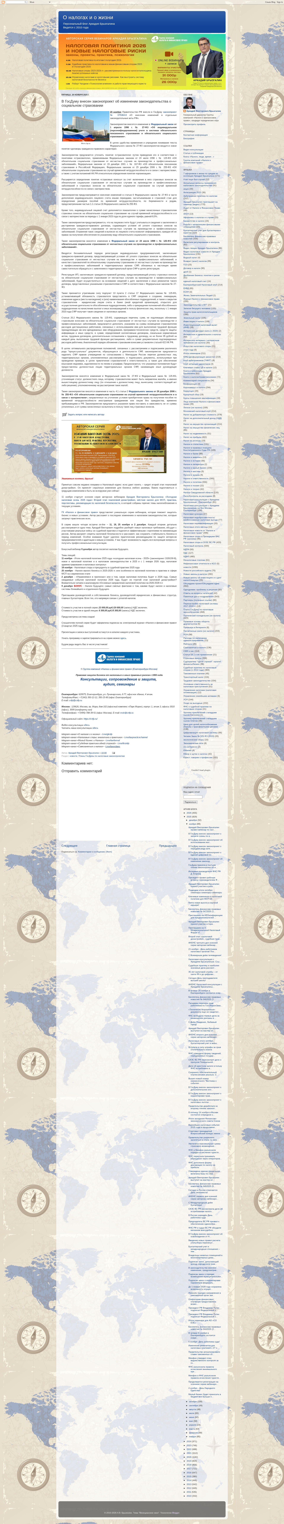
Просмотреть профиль (194, 124)
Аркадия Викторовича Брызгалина (144, 497)
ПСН (185, 634)
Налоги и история (192, 461)
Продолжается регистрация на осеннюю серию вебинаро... (203, 1383)
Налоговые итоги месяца (195, 527)
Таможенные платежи (194, 673)
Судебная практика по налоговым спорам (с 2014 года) (199, 669)
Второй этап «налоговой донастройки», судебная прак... (204, 937)
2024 (189, 1441)
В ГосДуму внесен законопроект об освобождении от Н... (205, 1235)
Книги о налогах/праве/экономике (199, 377)
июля (192, 1413)
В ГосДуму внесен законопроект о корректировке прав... (204, 1094)
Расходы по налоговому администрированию (195, 639)
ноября (193, 824)
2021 (189, 1453)
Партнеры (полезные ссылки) (197, 600)
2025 (189, 817)
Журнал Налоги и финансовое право (201, 299)
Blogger (175, 1513)
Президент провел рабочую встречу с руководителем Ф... (203, 879)
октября (193, 1401)
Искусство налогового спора (197, 346)
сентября (194, 1405)
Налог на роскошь (192, 441)
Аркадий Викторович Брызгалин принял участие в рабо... (203, 885)
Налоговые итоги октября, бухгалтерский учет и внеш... (203, 1042)
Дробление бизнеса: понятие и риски (201, 275)
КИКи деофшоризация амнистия (199, 357)
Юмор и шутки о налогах (195, 754)
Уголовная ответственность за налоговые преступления (198, 685)
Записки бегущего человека (196, 308)
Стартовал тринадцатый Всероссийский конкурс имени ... (205, 1132)
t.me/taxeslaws (112, 746)
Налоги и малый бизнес (194, 468)
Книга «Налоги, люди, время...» (198, 157)
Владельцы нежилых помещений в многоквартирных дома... (205, 1256)
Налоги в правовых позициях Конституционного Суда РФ (197, 449)
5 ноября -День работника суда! (204, 1342)
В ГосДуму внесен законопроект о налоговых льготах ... (204, 1101)
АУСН (186, 214)
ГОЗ (185, 265)
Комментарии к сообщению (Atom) (95, 852)
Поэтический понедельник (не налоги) (202, 616)
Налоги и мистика (192, 471)
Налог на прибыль (192, 437)
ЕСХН (186, 292)
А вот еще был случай (194, 179)
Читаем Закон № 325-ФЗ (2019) (198, 736)
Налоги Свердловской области (198, 492)
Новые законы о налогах (195, 574)
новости (73, 756)
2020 (189, 1457)
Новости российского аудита (197, 570)
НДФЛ (186, 556)
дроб (185, 272)
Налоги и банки (190, 454)
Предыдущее (168, 845)
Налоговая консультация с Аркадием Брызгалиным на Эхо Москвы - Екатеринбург (201, 507)
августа (193, 1409)
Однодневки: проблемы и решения (200, 590)
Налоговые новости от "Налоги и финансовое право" (199, 531)
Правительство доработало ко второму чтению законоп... (203, 1107)
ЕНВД (186, 288)
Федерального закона (141, 391)
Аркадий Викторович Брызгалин (203, 111)
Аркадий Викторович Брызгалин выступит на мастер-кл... (203, 1178)
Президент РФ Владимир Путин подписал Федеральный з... (203, 1309)
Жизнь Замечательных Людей (198, 295)
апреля (193, 1425)
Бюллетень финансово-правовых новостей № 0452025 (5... (204, 1185)
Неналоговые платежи (194, 560)
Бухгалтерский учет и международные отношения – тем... (204, 1248)
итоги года (188, 350)
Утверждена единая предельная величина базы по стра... (204, 1172)
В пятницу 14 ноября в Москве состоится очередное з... (203, 1113)
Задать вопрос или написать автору (86, 414)
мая (191, 1421)
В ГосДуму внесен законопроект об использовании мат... (205, 841)
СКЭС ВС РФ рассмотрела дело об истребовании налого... (205, 1210)
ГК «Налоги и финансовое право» (80, 512)
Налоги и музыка (191, 475)
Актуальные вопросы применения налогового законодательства (199, 184)
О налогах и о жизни (88, 17)
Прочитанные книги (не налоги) (198, 631)
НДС (185, 553)
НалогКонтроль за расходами (197, 496)
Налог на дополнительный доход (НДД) (202, 418)
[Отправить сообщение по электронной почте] (113, 753)
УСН (185, 699)
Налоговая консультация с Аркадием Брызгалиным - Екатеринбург (201, 501)
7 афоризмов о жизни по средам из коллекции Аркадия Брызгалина (200, 174)
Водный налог (190, 258)
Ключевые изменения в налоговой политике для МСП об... (205, 897)
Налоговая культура (193, 514)
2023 (189, 1445)
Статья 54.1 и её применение (197, 655)
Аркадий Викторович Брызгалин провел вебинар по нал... (203, 828)
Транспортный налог (193, 677)
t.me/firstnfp (123, 743)
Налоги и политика (192, 482)
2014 (189, 1480)
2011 (189, 1492)
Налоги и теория (191, 489)
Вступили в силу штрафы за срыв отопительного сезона (204, 1048)
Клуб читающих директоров (196, 364)
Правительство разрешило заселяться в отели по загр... (203, 1138)
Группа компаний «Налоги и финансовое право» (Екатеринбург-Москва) (120, 669)
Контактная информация (195, 135)
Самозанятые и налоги (194, 647)
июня (192, 1417)
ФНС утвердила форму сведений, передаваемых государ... (204, 1054)
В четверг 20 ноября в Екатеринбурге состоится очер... (205, 992)
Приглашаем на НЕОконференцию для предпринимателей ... (205, 916)
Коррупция (188, 391)
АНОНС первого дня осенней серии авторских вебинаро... (203, 1197)
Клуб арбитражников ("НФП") (197, 360)
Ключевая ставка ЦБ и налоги (197, 367)
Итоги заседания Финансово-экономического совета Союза (204, 1120)
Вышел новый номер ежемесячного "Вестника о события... (202, 1080)
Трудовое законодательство (196, 681)
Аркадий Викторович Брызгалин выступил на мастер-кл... (203, 1029)
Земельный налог (192, 318)
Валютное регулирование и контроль (201, 242)
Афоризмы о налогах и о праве (198, 217)
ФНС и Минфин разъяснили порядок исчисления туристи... (204, 1151)
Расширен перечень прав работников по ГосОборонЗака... (205, 1004)
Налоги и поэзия (191, 486)
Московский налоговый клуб (197, 411)
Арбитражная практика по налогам (200, 196)
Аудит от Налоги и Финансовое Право (201, 208)
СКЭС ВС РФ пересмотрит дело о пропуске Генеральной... (204, 1061)
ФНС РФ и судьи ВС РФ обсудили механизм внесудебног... (204, 1229)
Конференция (190, 384)
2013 (189, 1484)
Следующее (69, 845)
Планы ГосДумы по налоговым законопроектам (102, 756)
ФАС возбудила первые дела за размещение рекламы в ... (203, 1017)
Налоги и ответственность (196, 478)
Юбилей (187, 750)
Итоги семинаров (191, 353)
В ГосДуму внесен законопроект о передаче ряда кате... (204, 847)
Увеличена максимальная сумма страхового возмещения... (204, 1145)
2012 (189, 1488)
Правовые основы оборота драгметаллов (196, 622)
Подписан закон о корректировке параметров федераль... (204, 1281)
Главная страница (118, 845)
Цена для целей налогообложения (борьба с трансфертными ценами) (200, 725)
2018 (189, 1465)
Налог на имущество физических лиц (201, 428)
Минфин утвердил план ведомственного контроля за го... (203, 1360)
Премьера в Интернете (194, 627)
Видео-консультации (193, 149)
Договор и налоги (191, 268)
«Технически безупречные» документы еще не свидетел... (204, 1010)
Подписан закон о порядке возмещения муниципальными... (205, 1275)
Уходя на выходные (192, 703)
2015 (189, 1476)
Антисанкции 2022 (192, 192)
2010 (189, 1496)
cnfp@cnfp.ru (75, 700)
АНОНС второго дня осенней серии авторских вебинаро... (203, 1036)
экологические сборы (193, 740)
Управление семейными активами (200, 696)
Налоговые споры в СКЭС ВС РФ (199, 542)
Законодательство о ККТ (195, 305)
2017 (189, 1469)
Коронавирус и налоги (194, 387)
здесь (123, 638)
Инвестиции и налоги (193, 321)
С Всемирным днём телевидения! (204, 955)
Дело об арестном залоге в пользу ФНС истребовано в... (205, 1067)
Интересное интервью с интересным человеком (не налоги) (201, 341)
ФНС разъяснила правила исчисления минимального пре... (202, 1369)
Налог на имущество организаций (199, 424)
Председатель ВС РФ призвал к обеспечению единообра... (203, 1222)
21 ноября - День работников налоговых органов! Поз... (202, 950)
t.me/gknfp (107, 734)
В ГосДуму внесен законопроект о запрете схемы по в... (204, 835)
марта (192, 1429)
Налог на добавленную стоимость (199, 415)
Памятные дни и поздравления (198, 596)
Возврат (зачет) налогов (195, 261)
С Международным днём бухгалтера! (200, 1204)
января (193, 1436)
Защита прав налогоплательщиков (200, 312)
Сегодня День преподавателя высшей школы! (202, 979)
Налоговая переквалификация (198, 523)
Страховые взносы (192, 658)
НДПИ (186, 549)
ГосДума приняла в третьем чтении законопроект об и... (202, 866)
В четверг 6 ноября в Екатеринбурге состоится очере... (201, 1335)
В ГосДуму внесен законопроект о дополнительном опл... (204, 1088)
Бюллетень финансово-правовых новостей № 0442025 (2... (204, 1328)
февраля (193, 1433)
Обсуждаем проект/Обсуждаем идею (201, 583)
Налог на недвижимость (195, 433)
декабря (193, 820)
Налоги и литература (193, 464)
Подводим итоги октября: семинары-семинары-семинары (205, 891)
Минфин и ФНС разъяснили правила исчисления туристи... (204, 1376)
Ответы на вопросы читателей (198, 593)
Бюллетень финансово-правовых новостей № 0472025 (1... (204, 910)
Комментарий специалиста (196, 380)
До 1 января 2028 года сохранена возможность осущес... (204, 1288)
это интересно (190, 747)
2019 (189, 1461)
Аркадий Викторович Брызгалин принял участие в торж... (203, 923)
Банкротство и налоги (193, 221)
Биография (188, 138)
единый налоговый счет (194, 281)
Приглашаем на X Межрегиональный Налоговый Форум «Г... (204, 930)
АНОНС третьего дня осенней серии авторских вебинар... (203, 944)
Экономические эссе (193, 743)
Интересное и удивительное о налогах (202, 334)
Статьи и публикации (193, 153)
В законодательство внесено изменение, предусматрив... (203, 1269)
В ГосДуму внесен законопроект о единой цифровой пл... (204, 853)
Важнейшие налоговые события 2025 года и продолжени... (204, 1126)
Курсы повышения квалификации (199, 398)
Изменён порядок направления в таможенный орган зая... (204, 1294)
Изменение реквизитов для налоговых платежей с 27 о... (203, 1346)
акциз (186, 189)
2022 (189, 1449)
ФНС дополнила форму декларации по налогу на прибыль (201, 1165)
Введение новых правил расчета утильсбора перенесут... (204, 1241)
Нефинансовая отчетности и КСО (199, 564)
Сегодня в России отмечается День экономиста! (202, 1191)
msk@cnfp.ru (126, 713)
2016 (189, 1473)
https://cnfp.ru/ (90, 719)
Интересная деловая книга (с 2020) (200, 331)
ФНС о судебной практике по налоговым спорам (197, 708)
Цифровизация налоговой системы (200, 733)
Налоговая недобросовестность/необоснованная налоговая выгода (200, 518)
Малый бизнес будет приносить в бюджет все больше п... (204, 1395)
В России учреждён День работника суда (200, 1216)
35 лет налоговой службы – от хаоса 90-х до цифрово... (203, 973)
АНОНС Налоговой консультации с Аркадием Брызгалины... (205, 985)
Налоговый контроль (193, 546)
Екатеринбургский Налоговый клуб (200, 285)
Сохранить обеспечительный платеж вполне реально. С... (203, 1073)
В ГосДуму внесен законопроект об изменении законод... (205, 860)
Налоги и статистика (193, 444)
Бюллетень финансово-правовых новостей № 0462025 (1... (204, 998)
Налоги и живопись (192, 457)
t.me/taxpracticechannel (135, 737)
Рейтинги (187, 644)
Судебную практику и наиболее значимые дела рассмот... (203, 966)
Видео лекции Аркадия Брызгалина (200, 248)
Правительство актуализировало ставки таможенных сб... (204, 1353)
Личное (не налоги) (192, 407)
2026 (189, 813)
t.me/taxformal (113, 740)
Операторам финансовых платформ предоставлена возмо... (202, 1301)
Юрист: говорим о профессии (197, 757)
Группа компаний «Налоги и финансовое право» (197, 161)
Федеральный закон (162, 124)
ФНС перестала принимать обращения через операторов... (205, 1157)
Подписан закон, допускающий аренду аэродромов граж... (203, 1263)
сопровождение (123, 679)
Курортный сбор (191, 394)
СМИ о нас (188, 651)
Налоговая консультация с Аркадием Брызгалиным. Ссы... (204, 960)
